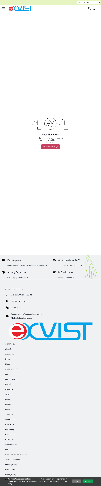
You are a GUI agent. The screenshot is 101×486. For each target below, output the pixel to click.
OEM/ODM (9, 440)
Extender (8, 384)
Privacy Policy (10, 475)
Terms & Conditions (12, 460)
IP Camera (9, 389)
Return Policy (10, 470)
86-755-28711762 (19, 301)
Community (9, 429)
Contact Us (9, 354)
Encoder (8, 374)
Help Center (9, 424)
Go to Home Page (50, 146)
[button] (94, 8)
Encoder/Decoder (12, 379)
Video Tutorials (11, 445)
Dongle (8, 399)
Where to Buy (10, 419)
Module (8, 404)
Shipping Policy (11, 465)
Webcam (8, 394)
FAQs (7, 450)
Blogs (7, 364)
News (7, 359)
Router (7, 409)
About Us (8, 349)
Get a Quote (9, 434)
